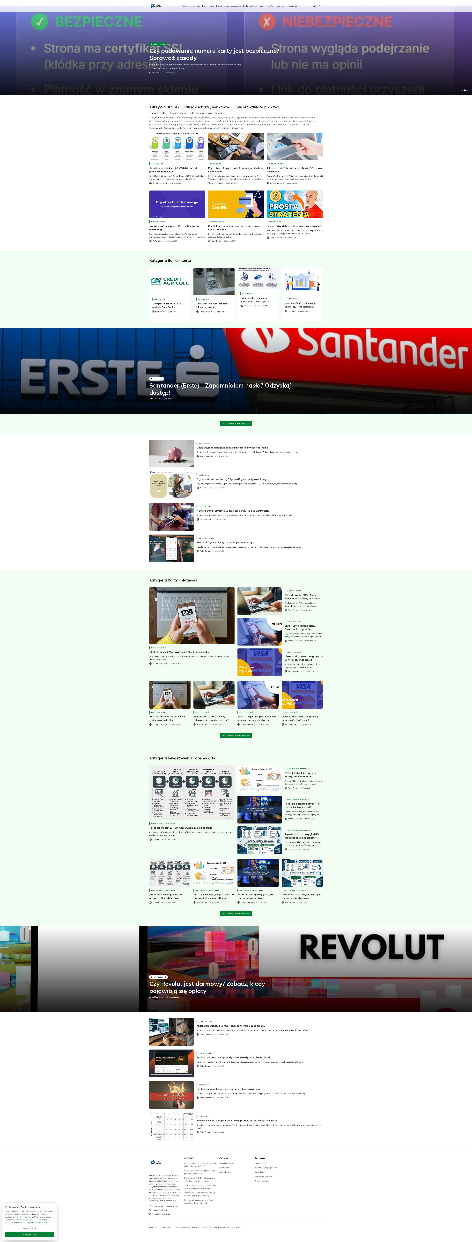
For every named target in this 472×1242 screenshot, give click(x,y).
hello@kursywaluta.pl (161, 1214)
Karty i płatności (250, 6)
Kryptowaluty (275, 222)
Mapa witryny (236, 1227)
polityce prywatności (38, 1222)
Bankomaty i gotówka (287, 6)
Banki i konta (208, 6)
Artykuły (189, 1157)
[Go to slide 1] (462, 90)
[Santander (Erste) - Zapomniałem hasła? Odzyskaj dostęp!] (236, 371)
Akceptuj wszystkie (29, 1234)
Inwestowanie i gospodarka (228, 6)
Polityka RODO (206, 1227)
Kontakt (195, 1227)
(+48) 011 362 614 (160, 1210)
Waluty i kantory (267, 6)
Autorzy (223, 1157)
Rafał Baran (224, 1168)
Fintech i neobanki (158, 44)
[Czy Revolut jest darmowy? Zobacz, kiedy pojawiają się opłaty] (236, 969)
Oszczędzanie (157, 164)
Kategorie (260, 1157)
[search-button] (314, 6)
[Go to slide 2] (465, 90)
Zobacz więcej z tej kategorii (234, 423)
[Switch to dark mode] (320, 6)
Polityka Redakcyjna (221, 1227)
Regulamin (153, 1227)
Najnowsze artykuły (191, 6)
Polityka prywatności (182, 1227)
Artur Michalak (155, 73)
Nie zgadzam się (29, 1228)
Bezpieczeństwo (217, 222)
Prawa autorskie (166, 1227)
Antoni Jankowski (156, 997)
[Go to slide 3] (467, 90)
